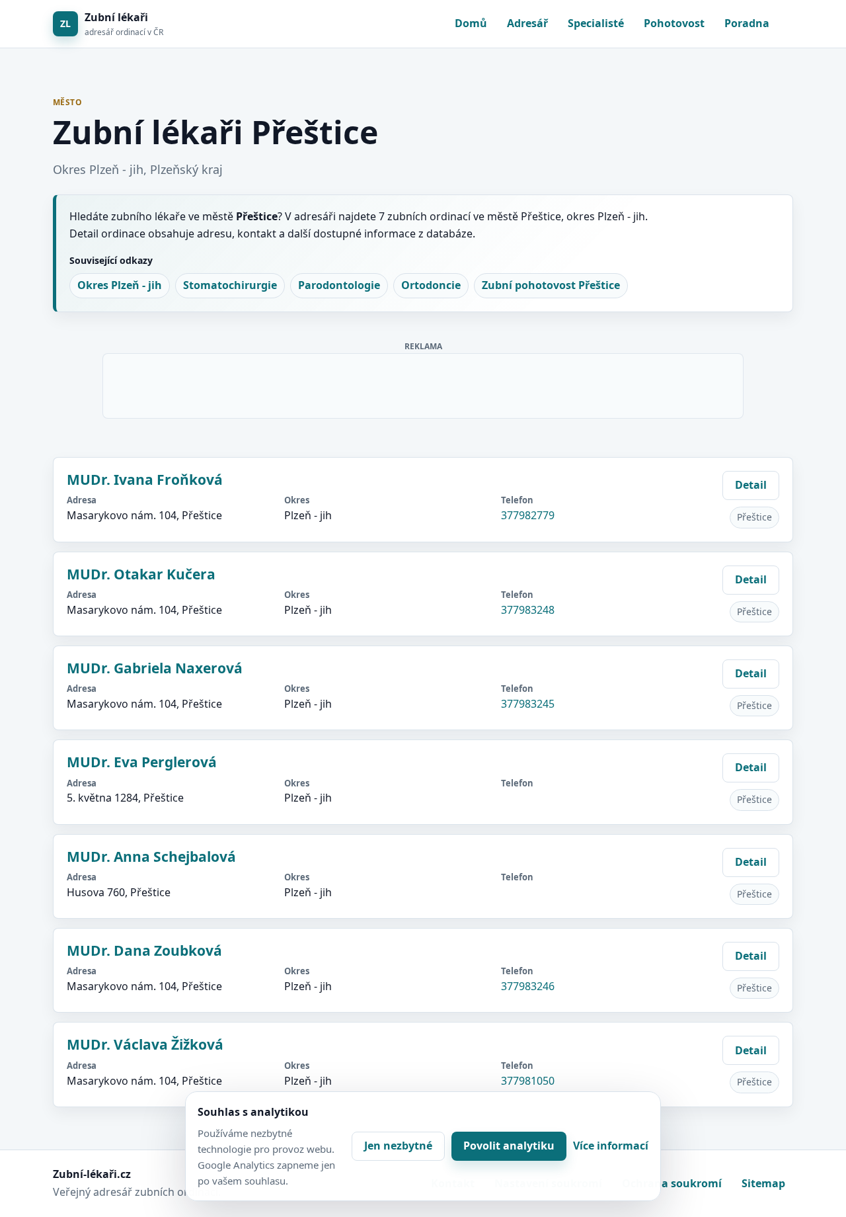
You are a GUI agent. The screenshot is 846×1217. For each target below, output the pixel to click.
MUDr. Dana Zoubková (144, 950)
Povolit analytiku (509, 1145)
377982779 (528, 515)
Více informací (610, 1145)
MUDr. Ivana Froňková (145, 479)
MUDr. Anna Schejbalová (151, 856)
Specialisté (596, 23)
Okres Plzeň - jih (119, 285)
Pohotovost (674, 23)
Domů (471, 23)
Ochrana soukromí (672, 1183)
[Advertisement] (423, 383)
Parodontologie (339, 285)
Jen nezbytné (398, 1145)
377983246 (528, 986)
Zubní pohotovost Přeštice (551, 285)
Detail (751, 485)
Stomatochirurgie (230, 285)
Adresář (527, 23)
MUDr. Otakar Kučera (141, 574)
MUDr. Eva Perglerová (142, 762)
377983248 (528, 610)
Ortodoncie (431, 285)
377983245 (528, 703)
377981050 (528, 1080)
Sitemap (763, 1183)
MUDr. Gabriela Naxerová (155, 668)
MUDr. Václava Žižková (145, 1044)
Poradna (746, 23)
